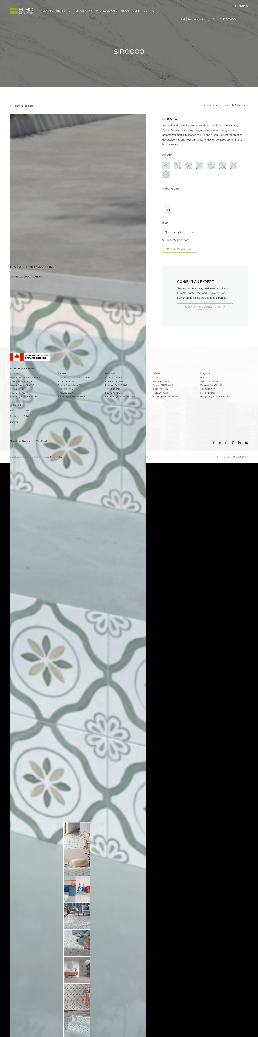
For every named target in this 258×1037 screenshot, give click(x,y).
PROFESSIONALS (106, 10)
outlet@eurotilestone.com (167, 396)
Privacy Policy (56, 457)
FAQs (12, 410)
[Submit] (95, 441)
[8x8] (167, 201)
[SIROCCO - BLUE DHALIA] (188, 165)
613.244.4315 (18, 389)
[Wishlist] (215, 19)
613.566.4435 (161, 389)
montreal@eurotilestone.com (121, 396)
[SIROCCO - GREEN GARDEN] (233, 165)
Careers (14, 422)
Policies (27, 416)
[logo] (21, 11)
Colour (167, 155)
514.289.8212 (113, 389)
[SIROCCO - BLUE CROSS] (177, 165)
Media (136, 10)
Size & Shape (170, 189)
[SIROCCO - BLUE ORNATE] (211, 165)
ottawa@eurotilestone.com (24, 396)
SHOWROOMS (84, 10)
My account (231, 18)
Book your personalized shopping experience (205, 308)
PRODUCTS (46, 10)
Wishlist (27, 410)
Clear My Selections (177, 240)
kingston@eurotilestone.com (216, 396)
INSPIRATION (64, 10)
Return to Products (23, 106)
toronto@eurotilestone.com (72, 396)
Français (241, 6)
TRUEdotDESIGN (240, 457)
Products (209, 105)
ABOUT (125, 10)
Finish (166, 223)
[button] (166, 165)
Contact (150, 10)
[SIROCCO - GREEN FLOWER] (222, 165)
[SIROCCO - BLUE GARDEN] (199, 165)
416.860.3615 (66, 389)
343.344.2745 (208, 389)
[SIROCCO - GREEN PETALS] (166, 174)
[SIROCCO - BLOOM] (166, 165)
